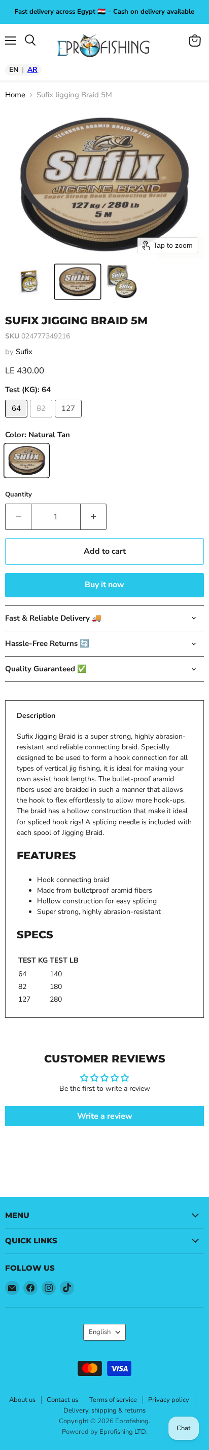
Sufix (24, 352)
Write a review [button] (104, 1116)
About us (22, 1399)
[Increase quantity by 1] (94, 517)
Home (15, 95)
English (100, 1332)
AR (32, 69)
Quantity (18, 495)
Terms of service (113, 1399)
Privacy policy (168, 1399)
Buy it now (104, 584)
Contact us (62, 1399)
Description (36, 715)
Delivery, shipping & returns (104, 1410)
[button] (29, 281)
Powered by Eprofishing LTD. (105, 1431)
